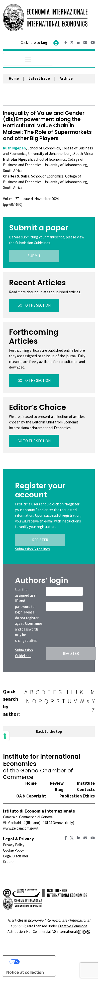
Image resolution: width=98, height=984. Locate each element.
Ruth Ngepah (14, 148)
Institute (86, 783)
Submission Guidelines (32, 549)
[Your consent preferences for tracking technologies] (5, 736)
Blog (59, 789)
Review (57, 783)
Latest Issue (39, 78)
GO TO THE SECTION (34, 305)
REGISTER (40, 540)
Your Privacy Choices (34, 961)
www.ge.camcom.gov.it (21, 828)
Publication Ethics (77, 796)
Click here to (36, 42)
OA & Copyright (31, 796)
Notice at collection (25, 972)
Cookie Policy (13, 850)
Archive (66, 78)
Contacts (86, 789)
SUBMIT (34, 255)
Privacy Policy (13, 844)
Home (14, 78)
